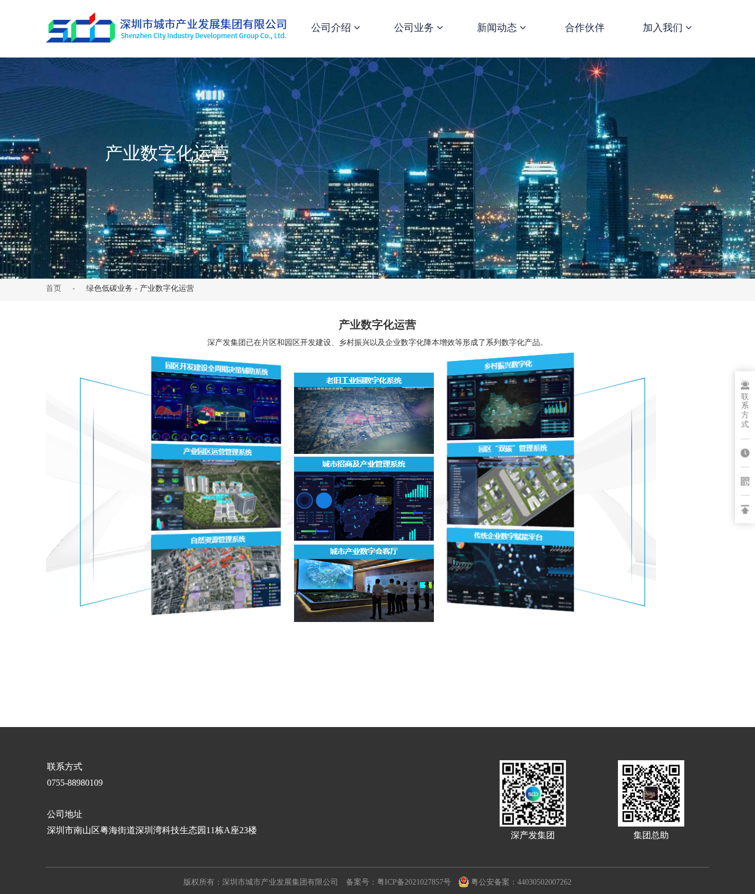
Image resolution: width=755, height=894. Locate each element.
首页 (53, 288)
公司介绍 (332, 27)
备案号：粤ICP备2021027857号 (398, 882)
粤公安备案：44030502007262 (521, 882)
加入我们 (664, 27)
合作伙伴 (585, 27)
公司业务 (415, 27)
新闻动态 (498, 27)
